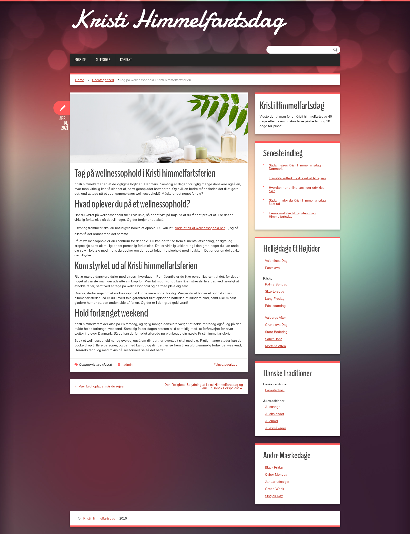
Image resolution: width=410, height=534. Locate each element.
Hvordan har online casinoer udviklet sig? (296, 189)
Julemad (271, 421)
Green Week (274, 489)
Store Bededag (276, 332)
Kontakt (126, 60)
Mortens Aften (275, 346)
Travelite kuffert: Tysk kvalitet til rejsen (297, 178)
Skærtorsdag (274, 291)
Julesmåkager (275, 428)
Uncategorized (103, 80)
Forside (80, 60)
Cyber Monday (276, 474)
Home (79, 80)
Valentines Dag (276, 260)
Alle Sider (103, 60)
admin (128, 364)
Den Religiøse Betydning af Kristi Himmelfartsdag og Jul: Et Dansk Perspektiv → (203, 386)
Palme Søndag (276, 284)
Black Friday (274, 467)
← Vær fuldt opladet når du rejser (100, 386)
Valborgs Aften (276, 317)
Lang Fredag (274, 298)
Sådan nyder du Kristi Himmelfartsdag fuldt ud (297, 202)
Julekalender (274, 414)
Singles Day (274, 496)
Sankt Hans (273, 339)
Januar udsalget (277, 481)
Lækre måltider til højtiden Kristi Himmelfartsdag (292, 214)
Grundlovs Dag (276, 325)
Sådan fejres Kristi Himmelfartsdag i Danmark (295, 166)
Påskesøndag (275, 306)
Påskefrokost (274, 390)
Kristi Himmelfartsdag (177, 19)
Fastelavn (272, 268)
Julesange (272, 407)
